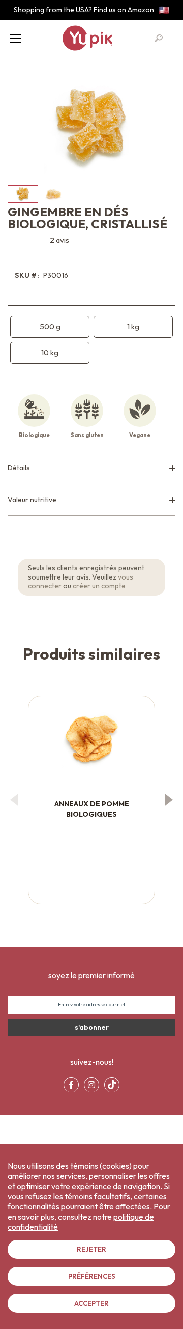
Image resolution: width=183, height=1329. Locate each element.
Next (169, 799)
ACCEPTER (91, 1303)
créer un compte (99, 585)
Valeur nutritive (32, 499)
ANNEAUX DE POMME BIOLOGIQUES (91, 809)
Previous (14, 799)
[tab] (91, 468)
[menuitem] (71, 1084)
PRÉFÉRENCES (91, 1276)
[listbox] (91, 340)
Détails (19, 467)
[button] (53, 194)
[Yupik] (87, 38)
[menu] (91, 1084)
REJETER (91, 1249)
